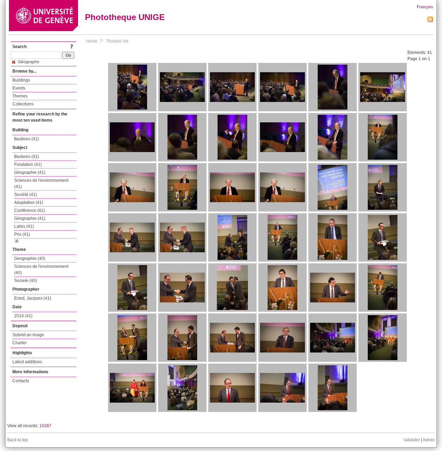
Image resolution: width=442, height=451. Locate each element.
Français (425, 6)
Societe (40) (25, 280)
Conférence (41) (29, 210)
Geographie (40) (29, 258)
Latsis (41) (24, 226)
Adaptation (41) (28, 202)
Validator (411, 440)
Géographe (28, 61)
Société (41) (25, 194)
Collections (22, 104)
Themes (20, 96)
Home (91, 41)
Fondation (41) (28, 164)
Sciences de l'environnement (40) (41, 269)
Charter (19, 342)
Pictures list (117, 41)
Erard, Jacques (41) (32, 298)
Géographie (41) (29, 172)
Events (18, 88)
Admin (429, 440)
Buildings (21, 80)
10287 (45, 425)
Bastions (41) (26, 139)
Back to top (17, 440)
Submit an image (28, 334)
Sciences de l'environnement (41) (41, 183)
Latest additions (27, 361)
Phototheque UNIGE (125, 17)
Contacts (20, 380)
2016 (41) (23, 315)
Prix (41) (22, 234)
